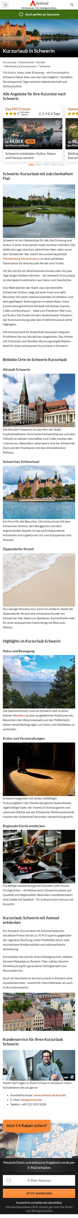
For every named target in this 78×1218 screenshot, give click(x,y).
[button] (57, 122)
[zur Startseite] (39, 3)
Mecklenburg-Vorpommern (21, 66)
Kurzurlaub (9, 62)
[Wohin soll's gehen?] (72, 4)
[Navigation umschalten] (5, 4)
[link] (39, 14)
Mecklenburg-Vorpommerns (21, 258)
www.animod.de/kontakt (50, 1095)
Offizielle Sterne (24, 113)
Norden (40, 62)
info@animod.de (31, 1099)
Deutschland (26, 62)
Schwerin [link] (44, 66)
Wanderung (20, 715)
